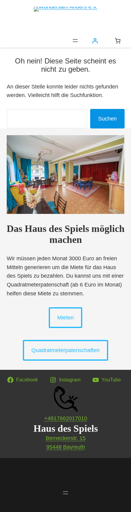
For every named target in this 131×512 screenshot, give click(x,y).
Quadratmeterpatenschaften (65, 350)
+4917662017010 (65, 418)
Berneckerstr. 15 (66, 438)
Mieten (65, 318)
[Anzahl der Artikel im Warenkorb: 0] (118, 41)
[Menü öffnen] (75, 40)
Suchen (107, 119)
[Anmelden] (95, 41)
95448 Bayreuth (65, 447)
